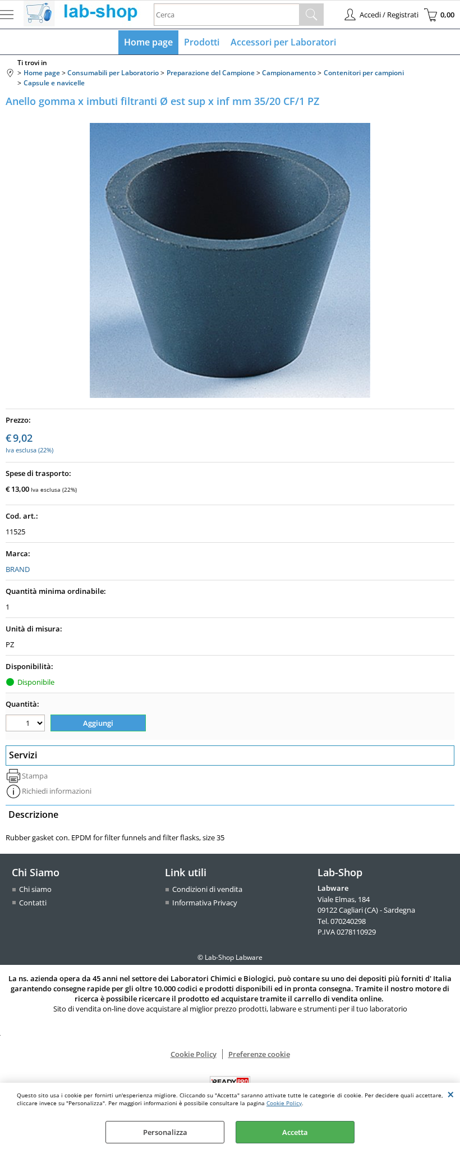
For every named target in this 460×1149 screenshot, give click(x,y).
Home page (148, 42)
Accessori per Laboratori (283, 42)
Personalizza (165, 1132)
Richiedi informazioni (56, 791)
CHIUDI (450, 1094)
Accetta (295, 1132)
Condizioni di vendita (207, 889)
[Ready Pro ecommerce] (230, 1082)
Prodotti (201, 42)
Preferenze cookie (259, 1054)
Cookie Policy (284, 1103)
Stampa (35, 776)
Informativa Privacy (204, 903)
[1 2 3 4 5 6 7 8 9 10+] (27, 724)
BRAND (18, 569)
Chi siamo (35, 889)
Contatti (33, 903)
